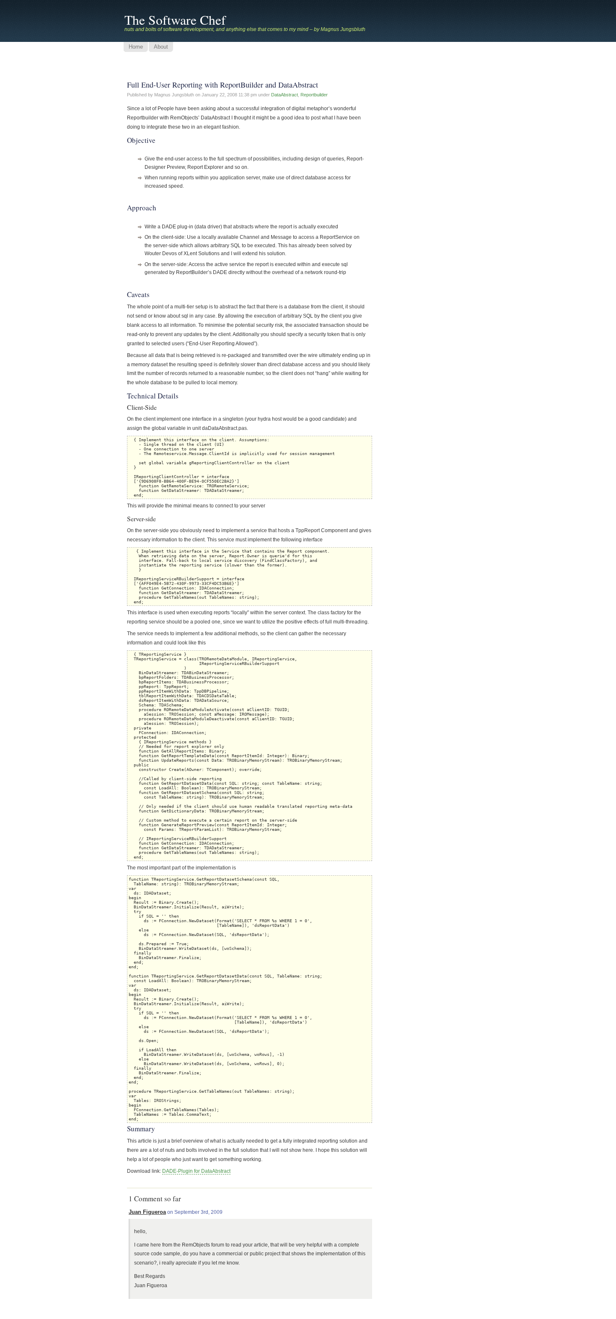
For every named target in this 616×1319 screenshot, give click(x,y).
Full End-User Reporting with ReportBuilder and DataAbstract (222, 85)
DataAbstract (284, 94)
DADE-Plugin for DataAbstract (196, 1171)
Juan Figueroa (147, 1212)
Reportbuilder (314, 94)
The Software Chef (175, 19)
